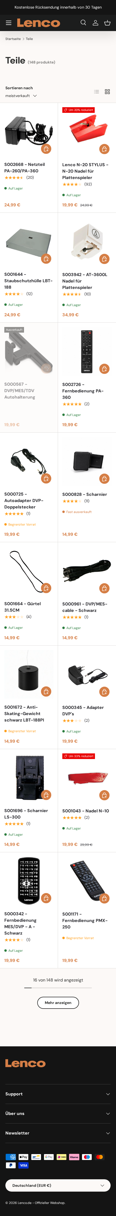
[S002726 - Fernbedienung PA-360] (87, 351)
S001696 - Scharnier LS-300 (26, 814)
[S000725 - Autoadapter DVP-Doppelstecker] (28, 461)
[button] (107, 23)
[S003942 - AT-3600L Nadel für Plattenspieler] (87, 241)
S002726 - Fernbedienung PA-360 (83, 391)
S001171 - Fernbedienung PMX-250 (85, 920)
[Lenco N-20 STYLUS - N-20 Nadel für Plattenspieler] (87, 131)
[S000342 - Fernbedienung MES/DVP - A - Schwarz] (28, 881)
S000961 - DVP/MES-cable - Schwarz (84, 607)
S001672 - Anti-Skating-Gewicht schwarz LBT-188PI (24, 713)
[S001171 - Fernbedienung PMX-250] (87, 881)
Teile (29, 39)
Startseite (13, 39)
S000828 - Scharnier (84, 494)
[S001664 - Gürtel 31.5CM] (28, 570)
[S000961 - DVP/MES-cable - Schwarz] (87, 571)
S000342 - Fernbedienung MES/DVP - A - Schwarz (20, 923)
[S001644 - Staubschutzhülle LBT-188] (28, 241)
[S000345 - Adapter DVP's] (87, 674)
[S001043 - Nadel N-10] (87, 777)
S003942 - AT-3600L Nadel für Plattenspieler (84, 281)
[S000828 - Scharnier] (87, 461)
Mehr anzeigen (58, 1002)
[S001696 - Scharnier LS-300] (28, 777)
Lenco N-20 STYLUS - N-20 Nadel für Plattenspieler (85, 171)
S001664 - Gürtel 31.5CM (22, 607)
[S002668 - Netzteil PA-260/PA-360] (28, 131)
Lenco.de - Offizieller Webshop (41, 1203)
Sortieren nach (19, 87)
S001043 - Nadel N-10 (85, 811)
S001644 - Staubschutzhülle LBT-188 (28, 281)
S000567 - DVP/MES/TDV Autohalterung (19, 390)
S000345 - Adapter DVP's (83, 711)
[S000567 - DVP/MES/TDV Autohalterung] (28, 351)
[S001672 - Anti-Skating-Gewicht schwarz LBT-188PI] (28, 674)
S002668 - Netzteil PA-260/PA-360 (24, 168)
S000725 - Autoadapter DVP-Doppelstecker (23, 500)
